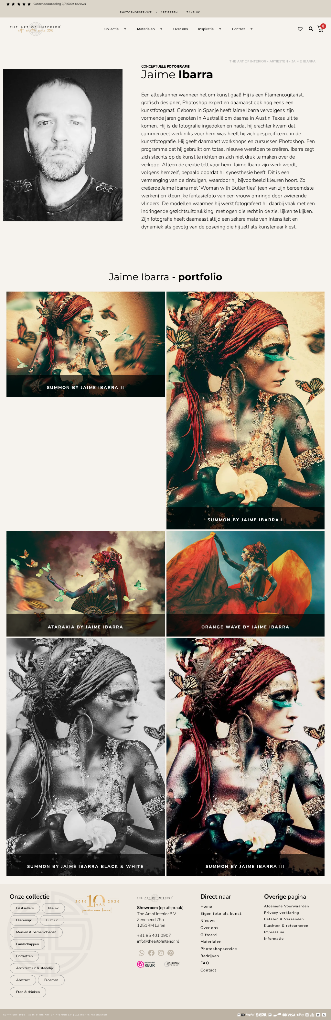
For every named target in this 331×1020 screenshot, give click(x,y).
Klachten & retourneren (286, 925)
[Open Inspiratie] (220, 29)
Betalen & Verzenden (284, 919)
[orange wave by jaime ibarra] (245, 584)
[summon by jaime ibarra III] (245, 757)
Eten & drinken (28, 992)
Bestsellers (25, 908)
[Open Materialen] (161, 29)
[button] (311, 29)
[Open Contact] (251, 29)
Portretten (24, 956)
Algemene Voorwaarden (286, 906)
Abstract (23, 980)
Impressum (274, 932)
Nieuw (53, 908)
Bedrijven (209, 956)
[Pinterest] (170, 953)
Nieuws (208, 920)
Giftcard (208, 934)
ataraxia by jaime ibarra (85, 627)
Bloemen (51, 980)
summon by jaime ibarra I (245, 520)
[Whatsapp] (141, 953)
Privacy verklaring (281, 912)
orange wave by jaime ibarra (245, 627)
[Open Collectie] (125, 29)
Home (206, 906)
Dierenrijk (24, 920)
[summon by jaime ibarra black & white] (85, 757)
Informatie (274, 938)
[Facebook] (151, 953)
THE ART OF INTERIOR (248, 61)
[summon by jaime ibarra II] (85, 344)
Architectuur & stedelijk (35, 968)
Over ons (209, 927)
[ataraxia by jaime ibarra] (85, 584)
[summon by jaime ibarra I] (245, 410)
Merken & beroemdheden (36, 932)
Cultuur (52, 920)
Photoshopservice (136, 12)
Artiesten (169, 12)
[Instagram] (161, 953)
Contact (208, 970)
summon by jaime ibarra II (85, 388)
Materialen (211, 941)
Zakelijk (193, 12)
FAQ (204, 963)
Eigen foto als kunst (220, 913)
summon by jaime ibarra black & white (85, 867)
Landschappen (27, 944)
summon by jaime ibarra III (245, 867)
